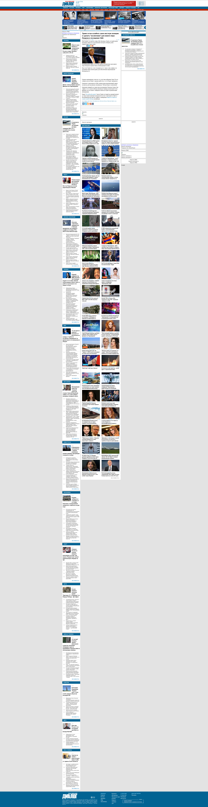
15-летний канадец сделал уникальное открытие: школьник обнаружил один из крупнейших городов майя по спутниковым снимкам (71, 644)
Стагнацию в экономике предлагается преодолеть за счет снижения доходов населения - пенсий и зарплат (72, 525)
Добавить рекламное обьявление (70, 33)
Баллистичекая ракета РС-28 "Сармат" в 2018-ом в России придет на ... (97, 21)
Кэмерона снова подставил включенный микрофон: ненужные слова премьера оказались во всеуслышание (110, 405)
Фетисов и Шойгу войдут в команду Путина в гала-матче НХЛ (72, 577)
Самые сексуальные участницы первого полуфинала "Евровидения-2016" (69, 22)
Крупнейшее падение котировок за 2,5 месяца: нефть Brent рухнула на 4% (72, 529)
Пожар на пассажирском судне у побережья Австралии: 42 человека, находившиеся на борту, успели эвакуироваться (71, 364)
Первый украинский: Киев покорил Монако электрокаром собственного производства (72, 743)
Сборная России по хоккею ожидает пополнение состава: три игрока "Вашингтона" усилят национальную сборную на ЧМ (71, 554)
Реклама (134, 795)
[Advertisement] (111, 55)
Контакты (123, 798)
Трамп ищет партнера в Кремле (71, 376)
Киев (83, 9)
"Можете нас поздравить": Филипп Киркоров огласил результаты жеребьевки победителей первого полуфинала (90, 283)
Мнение (97, 9)
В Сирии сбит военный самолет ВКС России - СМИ (72, 248)
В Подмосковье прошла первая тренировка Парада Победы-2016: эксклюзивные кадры (72, 609)
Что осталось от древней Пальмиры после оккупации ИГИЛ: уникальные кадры (72, 613)
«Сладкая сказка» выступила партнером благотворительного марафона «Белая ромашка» (72, 779)
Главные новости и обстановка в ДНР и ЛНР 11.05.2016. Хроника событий (72, 56)
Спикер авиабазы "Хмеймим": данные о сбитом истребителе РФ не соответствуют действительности (72, 240)
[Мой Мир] (93, 104)
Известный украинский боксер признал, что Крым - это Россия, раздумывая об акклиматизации (72, 567)
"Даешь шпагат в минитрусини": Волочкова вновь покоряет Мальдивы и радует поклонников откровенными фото (72, 467)
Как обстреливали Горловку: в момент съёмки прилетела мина (72, 196)
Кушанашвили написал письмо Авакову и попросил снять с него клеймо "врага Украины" (90, 474)
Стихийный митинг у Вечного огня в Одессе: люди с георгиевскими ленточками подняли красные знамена (72, 601)
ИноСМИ (92, 9)
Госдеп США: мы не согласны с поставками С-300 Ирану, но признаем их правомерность (72, 369)
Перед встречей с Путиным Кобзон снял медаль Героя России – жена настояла (72, 707)
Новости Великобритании (95, 101)
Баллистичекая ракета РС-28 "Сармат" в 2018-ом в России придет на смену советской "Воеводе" (124, 3)
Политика (101, 101)
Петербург (78, 9)
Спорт (109, 297)
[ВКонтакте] (87, 46)
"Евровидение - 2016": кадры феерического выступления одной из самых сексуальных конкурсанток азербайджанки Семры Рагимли (72, 419)
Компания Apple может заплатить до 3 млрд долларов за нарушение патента (71, 662)
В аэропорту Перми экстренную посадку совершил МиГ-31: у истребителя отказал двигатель (132, 43)
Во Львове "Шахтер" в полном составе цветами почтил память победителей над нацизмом (72, 605)
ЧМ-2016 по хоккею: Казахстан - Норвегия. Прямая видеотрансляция (72, 574)
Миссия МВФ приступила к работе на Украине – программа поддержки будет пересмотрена (72, 520)
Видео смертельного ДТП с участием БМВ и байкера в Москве (72, 204)
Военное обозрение (101, 7)
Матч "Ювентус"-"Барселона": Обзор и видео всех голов (72, 194)
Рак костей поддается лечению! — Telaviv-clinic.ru (72, 775)
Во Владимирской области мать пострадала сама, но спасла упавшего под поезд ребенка (90, 422)
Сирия (101, 9)
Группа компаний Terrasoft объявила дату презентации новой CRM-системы (72, 785)
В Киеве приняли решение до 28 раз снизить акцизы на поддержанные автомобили (72, 739)
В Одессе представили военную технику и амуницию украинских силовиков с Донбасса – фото (71, 617)
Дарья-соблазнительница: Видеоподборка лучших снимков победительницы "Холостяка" (72, 201)
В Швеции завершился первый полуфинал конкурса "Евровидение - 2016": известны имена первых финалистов (72, 424)
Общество (109, 101)
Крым (87, 9)
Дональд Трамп (85, 102)
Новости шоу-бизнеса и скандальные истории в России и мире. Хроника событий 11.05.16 (71, 435)
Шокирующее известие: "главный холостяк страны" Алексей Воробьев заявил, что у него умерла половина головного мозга (110, 143)
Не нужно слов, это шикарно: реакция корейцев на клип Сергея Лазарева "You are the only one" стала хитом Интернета (90, 457)
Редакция (123, 796)
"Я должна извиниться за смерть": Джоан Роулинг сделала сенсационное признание (71, 704)
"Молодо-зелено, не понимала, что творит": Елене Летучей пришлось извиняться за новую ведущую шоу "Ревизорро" (110, 352)
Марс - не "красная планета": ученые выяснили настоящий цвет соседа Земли (72, 665)
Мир (83, 7)
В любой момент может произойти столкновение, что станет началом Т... (124, 21)
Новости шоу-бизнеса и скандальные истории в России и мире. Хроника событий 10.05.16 (71, 60)
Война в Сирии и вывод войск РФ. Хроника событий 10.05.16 (72, 67)
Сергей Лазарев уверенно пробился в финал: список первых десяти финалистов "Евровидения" (90, 334)
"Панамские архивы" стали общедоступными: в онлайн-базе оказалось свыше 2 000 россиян (72, 516)
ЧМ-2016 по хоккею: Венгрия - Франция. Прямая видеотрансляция (72, 571)
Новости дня (140, 9)
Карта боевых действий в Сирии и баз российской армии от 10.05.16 (72, 64)
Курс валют (124, 9)
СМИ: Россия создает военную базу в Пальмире (72, 264)
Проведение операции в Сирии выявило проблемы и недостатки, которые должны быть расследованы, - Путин (72, 245)
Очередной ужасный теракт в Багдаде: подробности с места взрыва (72, 360)
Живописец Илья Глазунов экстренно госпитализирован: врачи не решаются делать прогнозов (72, 700)
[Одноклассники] (90, 46)
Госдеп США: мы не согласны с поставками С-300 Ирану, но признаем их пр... (123, 27)
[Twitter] (89, 46)
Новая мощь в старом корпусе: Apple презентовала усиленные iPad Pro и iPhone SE (72, 622)
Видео (106, 9)
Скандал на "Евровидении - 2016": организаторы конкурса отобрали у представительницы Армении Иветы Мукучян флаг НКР (72, 430)
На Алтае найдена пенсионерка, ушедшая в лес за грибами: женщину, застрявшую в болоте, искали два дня (72, 167)
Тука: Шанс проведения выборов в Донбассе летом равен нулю (72, 373)
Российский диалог (91, 94)
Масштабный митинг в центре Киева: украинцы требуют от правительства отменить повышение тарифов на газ (72, 300)
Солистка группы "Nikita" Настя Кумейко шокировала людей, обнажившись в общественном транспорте (72, 486)
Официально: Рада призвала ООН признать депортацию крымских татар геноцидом (72, 290)
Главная (65, 7)
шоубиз (121, 7)
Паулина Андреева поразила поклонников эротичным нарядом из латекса (90, 404)
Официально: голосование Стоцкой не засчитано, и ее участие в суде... (138, 22)
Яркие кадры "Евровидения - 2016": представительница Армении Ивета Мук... (73, 27)
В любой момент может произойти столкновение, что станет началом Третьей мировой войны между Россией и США (90, 387)
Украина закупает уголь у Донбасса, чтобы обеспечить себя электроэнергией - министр (72, 537)
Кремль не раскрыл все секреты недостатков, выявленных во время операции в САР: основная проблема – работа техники (72, 162)
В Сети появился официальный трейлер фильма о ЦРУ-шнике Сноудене (71, 714)
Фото (119, 9)
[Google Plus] (92, 46)
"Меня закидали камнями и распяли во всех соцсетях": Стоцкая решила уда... (140, 27)
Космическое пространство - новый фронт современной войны (110, 22)
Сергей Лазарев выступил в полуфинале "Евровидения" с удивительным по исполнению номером (109, 387)
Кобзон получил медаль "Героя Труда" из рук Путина (72, 710)
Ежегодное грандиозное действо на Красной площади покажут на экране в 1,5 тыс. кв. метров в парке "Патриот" (72, 96)
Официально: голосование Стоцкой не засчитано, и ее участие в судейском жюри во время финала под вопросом (110, 440)
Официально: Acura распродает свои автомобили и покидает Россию (71, 736)
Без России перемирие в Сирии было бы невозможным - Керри (106, 26)
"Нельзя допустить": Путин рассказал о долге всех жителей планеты (72, 104)
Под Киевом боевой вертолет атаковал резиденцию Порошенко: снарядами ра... (89, 27)
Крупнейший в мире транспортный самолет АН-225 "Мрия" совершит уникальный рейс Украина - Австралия (110, 457)
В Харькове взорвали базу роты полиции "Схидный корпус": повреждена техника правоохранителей (72, 311)
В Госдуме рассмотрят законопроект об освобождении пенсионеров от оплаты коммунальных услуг (72, 511)
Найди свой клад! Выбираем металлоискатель (72, 773)
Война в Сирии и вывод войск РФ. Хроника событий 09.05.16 (72, 260)
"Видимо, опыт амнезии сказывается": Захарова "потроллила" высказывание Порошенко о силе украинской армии (72, 152)
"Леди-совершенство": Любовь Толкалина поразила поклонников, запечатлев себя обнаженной (72, 472)
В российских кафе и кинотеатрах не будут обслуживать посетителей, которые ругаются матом (72, 157)
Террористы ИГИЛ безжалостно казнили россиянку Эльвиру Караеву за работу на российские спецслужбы (72, 147)
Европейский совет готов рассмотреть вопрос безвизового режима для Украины (72, 316)
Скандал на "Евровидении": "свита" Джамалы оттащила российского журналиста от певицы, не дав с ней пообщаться (72, 408)
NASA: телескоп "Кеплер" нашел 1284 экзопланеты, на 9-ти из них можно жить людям (72, 658)
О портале (123, 795)
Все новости (66, 9)
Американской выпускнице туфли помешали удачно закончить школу (72, 210)
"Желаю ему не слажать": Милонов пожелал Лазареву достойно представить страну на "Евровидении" (90, 440)
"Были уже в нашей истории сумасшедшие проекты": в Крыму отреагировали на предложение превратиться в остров (72, 136)
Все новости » (75, 70)
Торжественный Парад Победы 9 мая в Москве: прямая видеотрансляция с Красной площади (72, 101)
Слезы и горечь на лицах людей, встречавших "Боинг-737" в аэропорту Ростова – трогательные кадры (71, 626)
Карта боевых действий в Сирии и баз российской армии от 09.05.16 (72, 257)
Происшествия (113, 7)
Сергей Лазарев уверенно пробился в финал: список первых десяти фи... (82, 22)
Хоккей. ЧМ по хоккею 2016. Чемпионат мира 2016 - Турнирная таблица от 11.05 (72, 563)
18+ (138, 7)
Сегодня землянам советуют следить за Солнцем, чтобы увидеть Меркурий (72, 668)
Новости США (86, 101)
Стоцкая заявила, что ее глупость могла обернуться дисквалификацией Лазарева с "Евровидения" (110, 422)
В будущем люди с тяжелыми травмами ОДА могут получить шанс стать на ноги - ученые (72, 676)
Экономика (89, 7)
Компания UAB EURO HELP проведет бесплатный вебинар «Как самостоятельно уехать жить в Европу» (72, 769)
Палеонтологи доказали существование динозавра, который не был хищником (72, 672)
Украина (78, 7)
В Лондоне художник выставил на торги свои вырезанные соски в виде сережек (72, 459)
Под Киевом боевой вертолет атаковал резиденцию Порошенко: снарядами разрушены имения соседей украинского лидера (72, 306)
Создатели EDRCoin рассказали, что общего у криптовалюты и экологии (72, 782)
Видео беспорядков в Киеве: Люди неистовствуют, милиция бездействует (72, 207)
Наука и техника (131, 7)
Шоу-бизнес (110, 139)
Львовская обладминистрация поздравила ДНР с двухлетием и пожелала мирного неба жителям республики (71, 295)
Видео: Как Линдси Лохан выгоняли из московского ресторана (72, 191)
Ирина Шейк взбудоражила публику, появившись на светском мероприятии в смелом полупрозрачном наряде (72, 480)
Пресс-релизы (112, 9)
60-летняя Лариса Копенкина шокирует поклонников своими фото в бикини (72, 463)
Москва (72, 9)
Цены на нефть (132, 9)
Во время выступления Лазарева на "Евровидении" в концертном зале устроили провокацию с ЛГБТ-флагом (110, 318)
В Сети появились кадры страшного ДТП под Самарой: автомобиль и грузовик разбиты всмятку (72, 476)
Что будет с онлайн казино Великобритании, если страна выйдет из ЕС (72, 765)
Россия (71, 7)
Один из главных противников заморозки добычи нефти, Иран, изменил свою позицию (71, 533)
